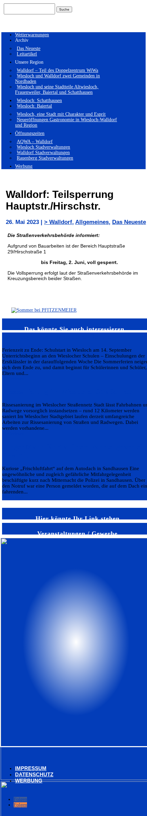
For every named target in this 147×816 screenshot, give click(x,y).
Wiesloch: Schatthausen (39, 100)
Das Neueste (28, 48)
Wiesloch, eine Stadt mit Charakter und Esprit (61, 114)
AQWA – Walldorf (35, 141)
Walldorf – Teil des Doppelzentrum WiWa (57, 70)
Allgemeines (92, 222)
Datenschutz (34, 774)
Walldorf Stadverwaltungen (43, 152)
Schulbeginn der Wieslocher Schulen (58, 336)
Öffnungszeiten (29, 133)
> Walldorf (58, 222)
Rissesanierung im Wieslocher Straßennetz (67, 392)
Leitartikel (27, 54)
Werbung (23, 166)
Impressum (30, 768)
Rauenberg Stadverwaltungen (45, 158)
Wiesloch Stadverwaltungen (43, 147)
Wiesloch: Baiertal (34, 106)
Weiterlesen (13, 378)
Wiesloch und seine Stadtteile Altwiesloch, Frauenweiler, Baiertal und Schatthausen (56, 89)
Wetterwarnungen (32, 34)
